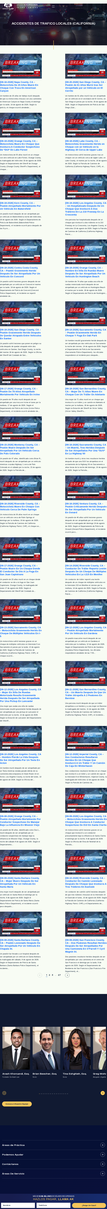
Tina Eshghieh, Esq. (75, 1073)
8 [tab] (52, 1093)
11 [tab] (58, 1093)
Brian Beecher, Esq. (45, 1073)
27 (59, 974)
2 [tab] (41, 1093)
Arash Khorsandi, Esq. (15, 1073)
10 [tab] (56, 1093)
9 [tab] (54, 1093)
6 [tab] (48, 1093)
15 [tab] (65, 1093)
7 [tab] (50, 1093)
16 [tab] (67, 1093)
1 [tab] (39, 1093)
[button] (53, 6)
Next (103, 1093)
